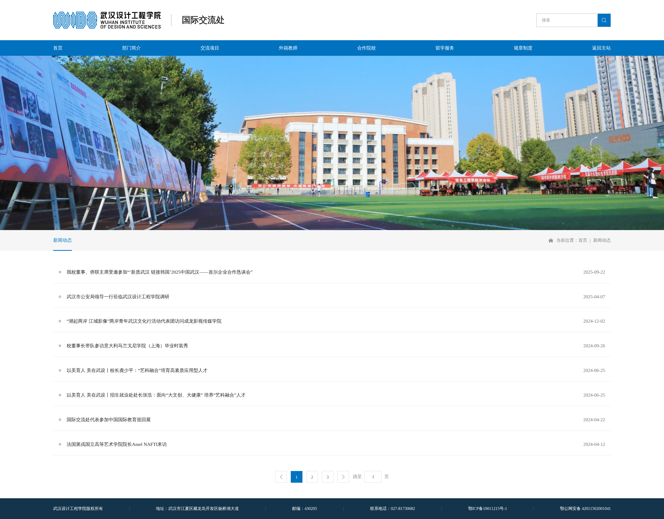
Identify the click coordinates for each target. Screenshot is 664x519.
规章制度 (523, 48)
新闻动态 (62, 240)
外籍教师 (288, 48)
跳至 (357, 476)
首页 (58, 48)
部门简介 (131, 48)
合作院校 (366, 48)
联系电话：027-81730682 (392, 508)
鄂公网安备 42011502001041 (585, 508)
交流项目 (209, 48)
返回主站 (601, 48)
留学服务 (444, 48)
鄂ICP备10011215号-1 (487, 508)
